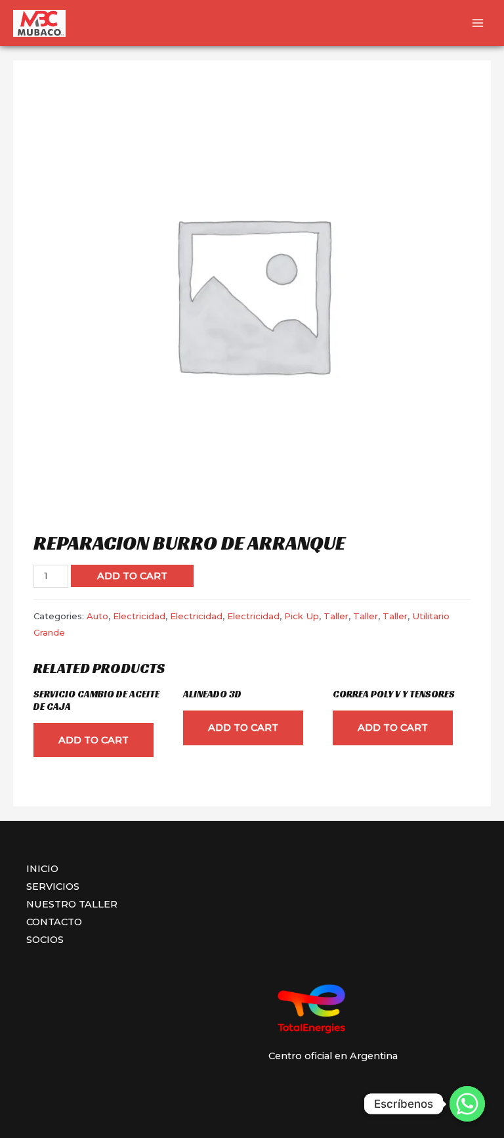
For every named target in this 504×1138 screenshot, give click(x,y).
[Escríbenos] (467, 1104)
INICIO (42, 869)
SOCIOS (45, 940)
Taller (336, 616)
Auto (97, 616)
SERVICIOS (52, 886)
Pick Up (301, 616)
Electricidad (139, 616)
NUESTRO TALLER (71, 904)
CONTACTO (54, 922)
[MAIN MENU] (478, 23)
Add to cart (132, 576)
